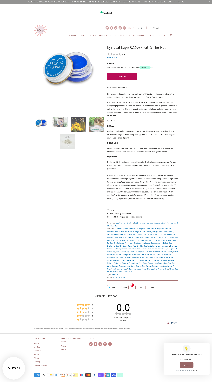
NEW (161, 35)
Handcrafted (165, 246)
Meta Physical (139, 35)
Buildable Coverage (132, 231)
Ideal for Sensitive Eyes (160, 249)
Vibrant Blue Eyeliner (114, 271)
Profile (63, 349)
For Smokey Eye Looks (133, 243)
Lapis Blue (130, 251)
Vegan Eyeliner (163, 269)
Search (36, 343)
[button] (13, 368)
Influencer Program (40, 365)
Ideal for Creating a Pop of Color (139, 249)
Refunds (37, 354)
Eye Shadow (123, 240)
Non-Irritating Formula (147, 257)
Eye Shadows (128, 223)
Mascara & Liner (160, 223)
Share (125, 287)
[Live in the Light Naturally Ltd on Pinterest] (115, 28)
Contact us (37, 350)
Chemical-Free (112, 234)
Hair (92, 35)
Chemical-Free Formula (144, 234)
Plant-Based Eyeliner (146, 263)
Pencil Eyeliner (153, 260)
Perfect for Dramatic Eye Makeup (126, 263)
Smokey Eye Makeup (143, 266)
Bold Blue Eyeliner (157, 228)
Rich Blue (167, 263)
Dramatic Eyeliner (133, 237)
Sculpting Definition (119, 266)
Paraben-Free (142, 260)
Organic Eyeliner (113, 260)
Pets (112, 35)
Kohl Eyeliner (121, 251)
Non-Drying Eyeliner (132, 257)
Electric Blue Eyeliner (148, 237)
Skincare (73, 35)
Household (123, 35)
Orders (63, 346)
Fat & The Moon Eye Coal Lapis (164, 240)
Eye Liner (114, 240)
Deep (116, 237)
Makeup (102, 35)
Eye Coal (119, 223)
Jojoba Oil (173, 249)
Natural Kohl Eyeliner (123, 254)
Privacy (36, 358)
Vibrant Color (127, 271)
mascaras (156, 251)
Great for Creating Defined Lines (148, 246)
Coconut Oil (157, 234)
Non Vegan (120, 257)
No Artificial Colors (153, 254)
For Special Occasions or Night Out (155, 243)
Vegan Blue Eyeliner (149, 269)
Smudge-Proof (157, 266)
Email (152, 287)
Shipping (37, 361)
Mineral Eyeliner (166, 251)
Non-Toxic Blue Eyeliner (164, 257)
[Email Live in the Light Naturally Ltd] (124, 28)
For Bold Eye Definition (115, 243)
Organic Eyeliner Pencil (128, 260)
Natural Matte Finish (139, 254)
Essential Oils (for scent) (165, 237)
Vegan (139, 269)
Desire (152, 35)
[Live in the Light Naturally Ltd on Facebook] (111, 28)
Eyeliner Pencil (134, 240)
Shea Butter (130, 266)
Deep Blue (122, 237)
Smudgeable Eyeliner (118, 269)
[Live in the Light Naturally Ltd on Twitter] (107, 28)
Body (83, 35)
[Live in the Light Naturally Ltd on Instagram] (120, 28)
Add (141, 287)
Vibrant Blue (173, 269)
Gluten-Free (132, 246)
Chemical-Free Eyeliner (127, 234)
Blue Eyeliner (141, 228)
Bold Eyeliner (119, 231)
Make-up (150, 223)
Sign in (131, 28)
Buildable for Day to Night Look (151, 231)
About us (37, 347)
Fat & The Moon (113, 57)
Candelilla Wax (168, 231)
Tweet (113, 287)
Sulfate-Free (131, 269)
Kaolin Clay (111, 251)
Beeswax (132, 228)
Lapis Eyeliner (140, 251)
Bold (148, 228)
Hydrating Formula (120, 249)
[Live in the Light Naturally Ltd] (40, 30)
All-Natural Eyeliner (121, 228)
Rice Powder (158, 263)
